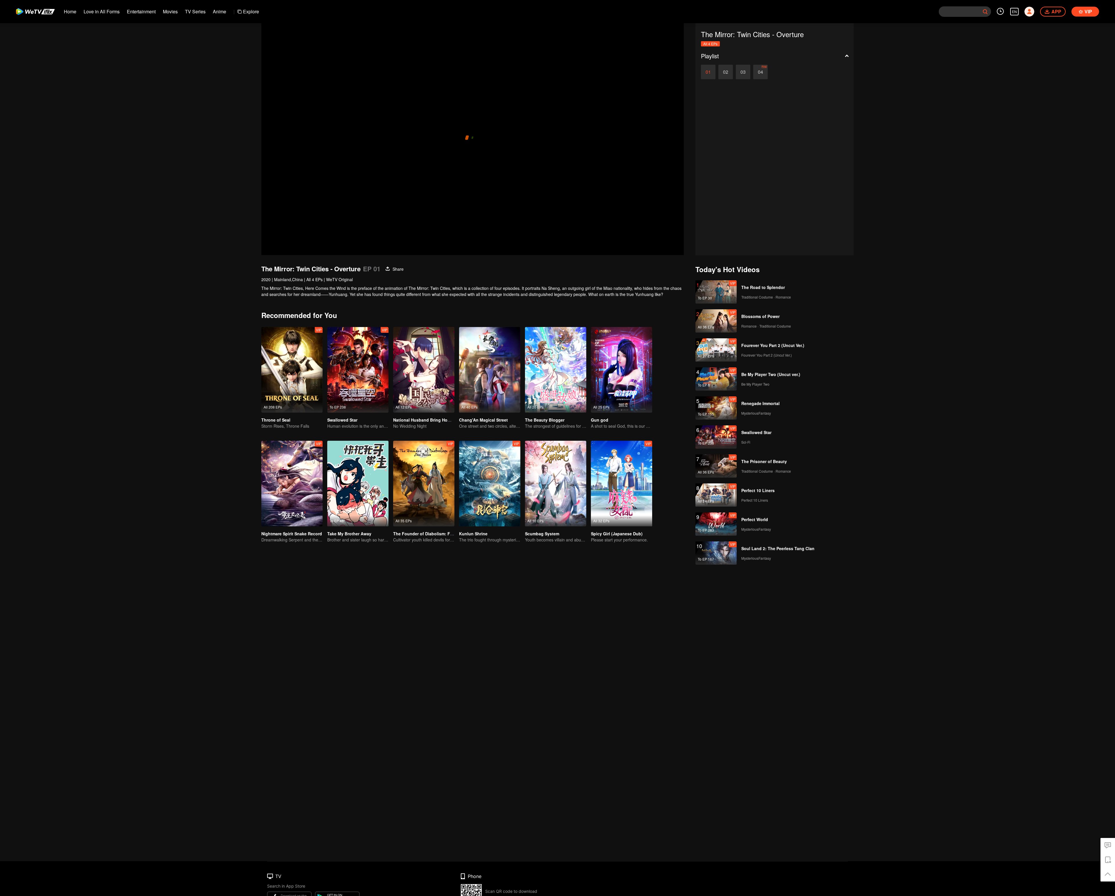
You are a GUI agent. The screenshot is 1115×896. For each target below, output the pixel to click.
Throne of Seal (275, 420)
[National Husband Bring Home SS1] (423, 370)
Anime (219, 11)
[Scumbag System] (555, 483)
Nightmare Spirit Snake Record (291, 533)
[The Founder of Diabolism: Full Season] (423, 483)
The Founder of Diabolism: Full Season (432, 533)
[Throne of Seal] (292, 370)
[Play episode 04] (760, 72)
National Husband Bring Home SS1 (427, 420)
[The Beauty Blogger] (555, 370)
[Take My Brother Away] (358, 483)
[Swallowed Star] (358, 370)
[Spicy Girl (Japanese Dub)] (621, 483)
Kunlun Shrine (473, 533)
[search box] (985, 11)
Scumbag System (542, 533)
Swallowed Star (342, 420)
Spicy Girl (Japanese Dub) (617, 533)
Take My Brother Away (349, 533)
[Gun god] (621, 370)
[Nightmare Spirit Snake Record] (292, 483)
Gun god (599, 420)
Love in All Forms (102, 11)
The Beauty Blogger (544, 420)
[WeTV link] (35, 11)
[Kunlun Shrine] (489, 483)
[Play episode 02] (725, 72)
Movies (170, 11)
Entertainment (141, 11)
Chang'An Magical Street (483, 420)
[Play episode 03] (743, 72)
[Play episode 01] (708, 72)
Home (70, 11)
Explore (251, 11)
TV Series (195, 11)
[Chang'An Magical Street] (489, 370)
